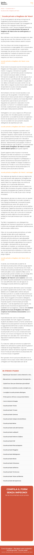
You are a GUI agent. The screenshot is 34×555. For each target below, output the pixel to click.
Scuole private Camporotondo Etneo (14, 419)
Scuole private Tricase (10, 410)
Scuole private (12, 550)
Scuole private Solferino (10, 467)
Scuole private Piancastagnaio (12, 445)
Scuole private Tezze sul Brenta (13, 476)
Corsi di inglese (6, 548)
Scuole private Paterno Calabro (13, 436)
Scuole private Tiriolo (10, 405)
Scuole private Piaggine (10, 450)
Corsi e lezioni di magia (10, 401)
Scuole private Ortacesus (11, 463)
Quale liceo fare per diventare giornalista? (16, 383)
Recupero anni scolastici (23, 548)
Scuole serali (22, 550)
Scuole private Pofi (9, 441)
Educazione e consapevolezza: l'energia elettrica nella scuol (17, 379)
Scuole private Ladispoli (10, 432)
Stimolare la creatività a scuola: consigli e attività (17, 388)
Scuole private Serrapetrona (12, 480)
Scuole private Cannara (10, 414)
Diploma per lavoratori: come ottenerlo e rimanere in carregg (17, 374)
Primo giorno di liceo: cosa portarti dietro (16, 397)
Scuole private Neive (9, 423)
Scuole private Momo (9, 458)
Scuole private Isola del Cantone (13, 427)
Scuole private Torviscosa (11, 472)
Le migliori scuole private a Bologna (14, 392)
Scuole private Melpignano (11, 454)
